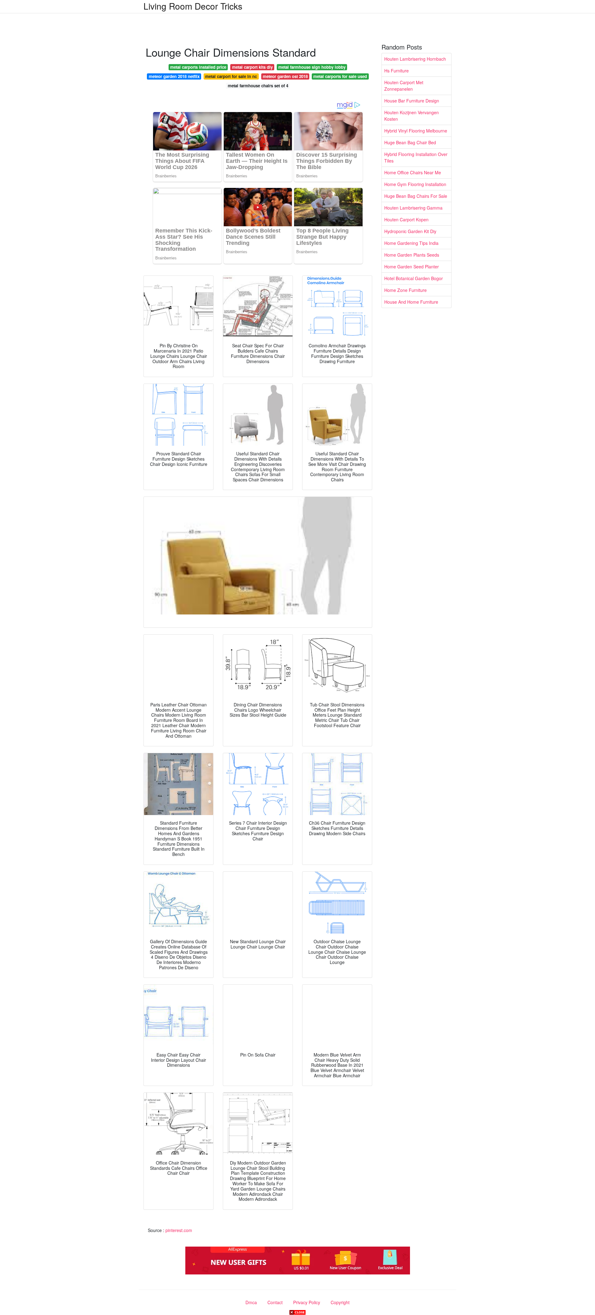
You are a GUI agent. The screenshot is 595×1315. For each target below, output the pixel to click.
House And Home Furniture (411, 302)
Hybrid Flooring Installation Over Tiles (415, 157)
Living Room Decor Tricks (192, 6)
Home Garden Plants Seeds (411, 255)
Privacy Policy (306, 1302)
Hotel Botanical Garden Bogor (413, 278)
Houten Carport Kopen (406, 219)
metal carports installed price (198, 67)
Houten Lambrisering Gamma (413, 208)
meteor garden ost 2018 (285, 76)
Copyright (340, 1302)
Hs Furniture (396, 70)
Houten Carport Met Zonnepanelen (403, 85)
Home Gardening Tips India (411, 243)
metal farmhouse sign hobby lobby (312, 67)
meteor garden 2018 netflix (174, 76)
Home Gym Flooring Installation (415, 184)
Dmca (251, 1302)
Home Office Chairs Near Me (412, 172)
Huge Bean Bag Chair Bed (410, 142)
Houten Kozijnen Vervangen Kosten (411, 115)
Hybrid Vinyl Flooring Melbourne (415, 131)
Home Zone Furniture (405, 290)
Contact (275, 1302)
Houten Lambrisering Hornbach (415, 59)
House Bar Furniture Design (411, 101)
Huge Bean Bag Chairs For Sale (415, 196)
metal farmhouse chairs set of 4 (258, 86)
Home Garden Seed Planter (411, 266)
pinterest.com (178, 1230)
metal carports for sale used (340, 76)
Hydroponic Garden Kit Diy (410, 231)
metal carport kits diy (252, 67)
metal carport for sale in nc (231, 76)
